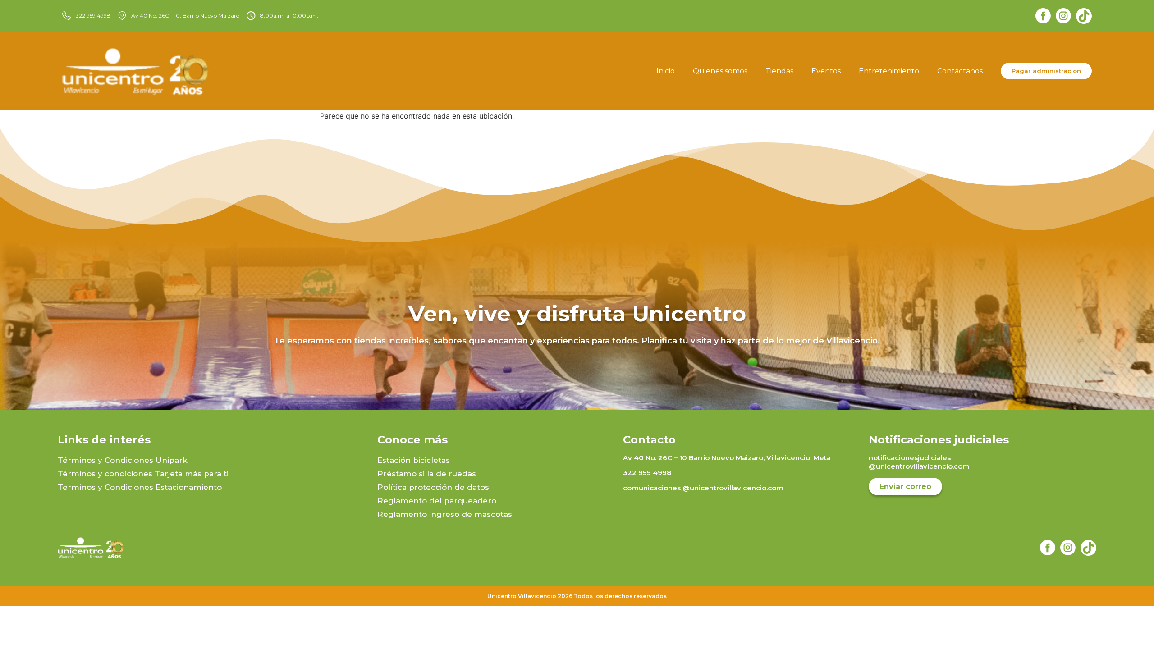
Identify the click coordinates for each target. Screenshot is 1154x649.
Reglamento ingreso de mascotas (444, 514)
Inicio (665, 71)
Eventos (826, 71)
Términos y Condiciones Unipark (123, 460)
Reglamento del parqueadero (436, 500)
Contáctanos (960, 71)
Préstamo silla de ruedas (426, 473)
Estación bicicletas (413, 460)
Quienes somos (720, 71)
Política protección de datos (433, 487)
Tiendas (779, 71)
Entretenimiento (889, 71)
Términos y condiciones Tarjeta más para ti (143, 473)
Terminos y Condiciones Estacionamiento (140, 487)
